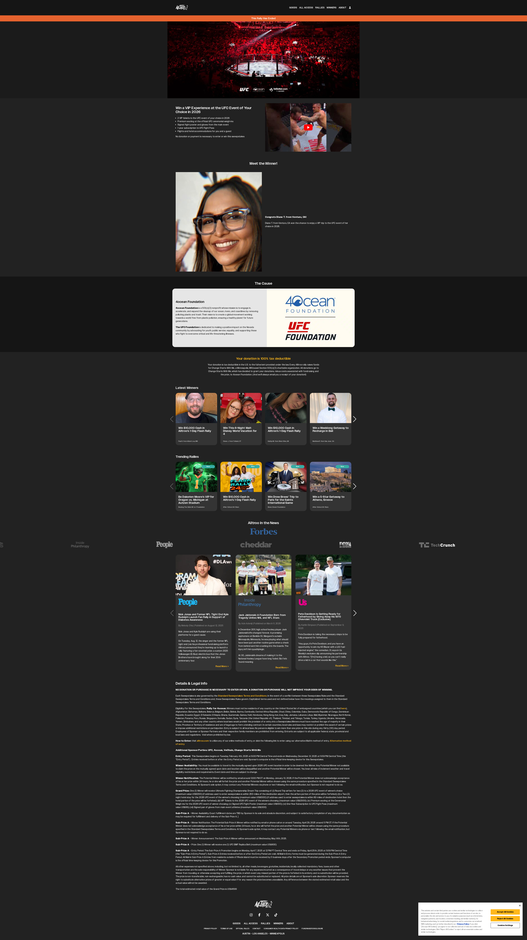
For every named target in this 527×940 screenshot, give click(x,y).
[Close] (520, 905)
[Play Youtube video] (308, 127)
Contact (257, 929)
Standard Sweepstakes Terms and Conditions (242, 696)
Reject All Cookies (505, 919)
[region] (470, 919)
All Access (306, 7)
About (342, 7)
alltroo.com (202, 741)
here (343, 708)
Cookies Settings (505, 925)
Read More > (222, 666)
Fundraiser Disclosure (312, 929)
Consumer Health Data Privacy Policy (281, 929)
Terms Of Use (226, 929)
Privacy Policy (210, 929)
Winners (332, 7)
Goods (293, 7)
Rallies (320, 7)
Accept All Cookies (505, 912)
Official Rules (242, 929)
